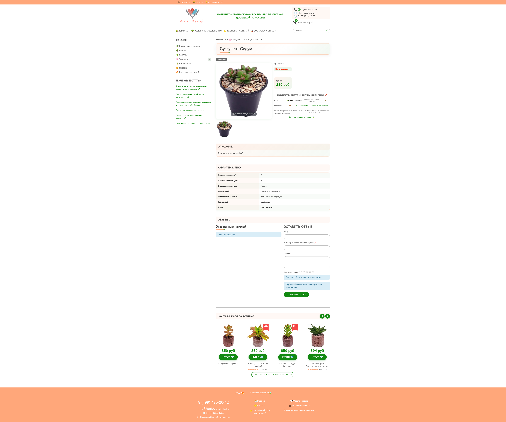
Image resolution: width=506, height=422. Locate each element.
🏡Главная (260, 401)
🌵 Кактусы (181, 55)
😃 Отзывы (259, 405)
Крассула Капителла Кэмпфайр (258, 364)
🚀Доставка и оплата (263, 31)
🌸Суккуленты (183, 59)
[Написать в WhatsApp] (299, 9)
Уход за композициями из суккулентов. (193, 123)
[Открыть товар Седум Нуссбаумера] (228, 335)
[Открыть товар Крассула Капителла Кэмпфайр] (258, 335)
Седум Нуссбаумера (228, 363)
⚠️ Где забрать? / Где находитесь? (260, 411)
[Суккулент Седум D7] (224, 129)
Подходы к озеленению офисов (189, 110)
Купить (228, 357)
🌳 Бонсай (181, 50)
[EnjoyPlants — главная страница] (192, 16)
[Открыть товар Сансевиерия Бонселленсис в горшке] (317, 335)
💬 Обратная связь (299, 401)
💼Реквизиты (183, 2)
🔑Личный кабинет (214, 2)
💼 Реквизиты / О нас (299, 405)
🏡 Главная (182, 31)
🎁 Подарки (181, 68)
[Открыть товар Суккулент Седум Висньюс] (287, 335)
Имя (286, 232)
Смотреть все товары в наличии (273, 374)
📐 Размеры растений (236, 31)
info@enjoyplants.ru (306, 13)
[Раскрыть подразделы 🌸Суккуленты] (209, 59)
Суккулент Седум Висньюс (287, 364)
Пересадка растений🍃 (260, 393)
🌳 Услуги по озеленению (206, 31)
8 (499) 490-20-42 (309, 10)
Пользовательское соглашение (299, 410)
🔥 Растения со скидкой (187, 72)
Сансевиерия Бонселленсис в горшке (317, 364)
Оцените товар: (291, 272)
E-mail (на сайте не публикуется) (299, 243)
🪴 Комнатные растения (188, 46)
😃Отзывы (198, 2)
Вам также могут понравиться (236, 315)
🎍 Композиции (183, 63)
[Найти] (327, 31)
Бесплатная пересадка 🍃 (302, 117)
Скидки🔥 (239, 393)
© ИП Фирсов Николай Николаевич (213, 417)
